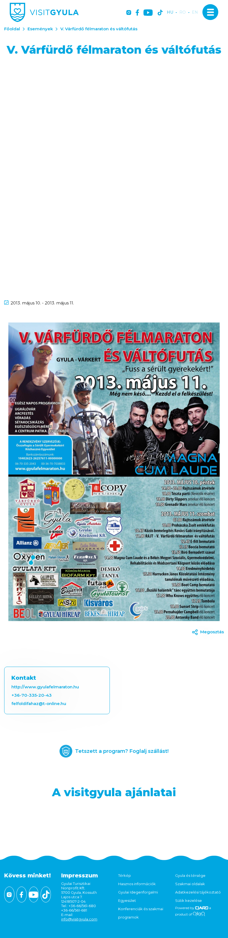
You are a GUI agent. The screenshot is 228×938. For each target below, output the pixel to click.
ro (182, 12)
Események (40, 28)
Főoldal (12, 28)
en (195, 12)
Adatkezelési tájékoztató (198, 892)
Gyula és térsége (190, 875)
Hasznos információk (137, 884)
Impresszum (79, 875)
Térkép (124, 875)
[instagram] (128, 13)
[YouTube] (148, 13)
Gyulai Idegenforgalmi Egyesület (138, 896)
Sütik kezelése (188, 900)
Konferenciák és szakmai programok (140, 913)
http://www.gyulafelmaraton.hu (45, 686)
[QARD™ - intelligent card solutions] (201, 908)
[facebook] (137, 12)
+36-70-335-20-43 (31, 695)
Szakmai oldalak (190, 884)
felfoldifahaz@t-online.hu (38, 703)
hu (170, 12)
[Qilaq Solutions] (199, 914)
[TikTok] (160, 12)
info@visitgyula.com (79, 919)
